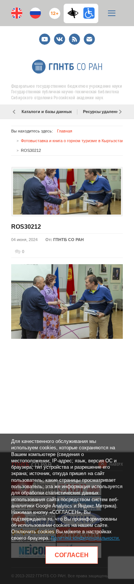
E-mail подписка (89, 39)
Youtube (44, 36)
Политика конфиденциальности (85, 538)
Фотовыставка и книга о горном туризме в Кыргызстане (73, 140)
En (16, 13)
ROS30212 (26, 227)
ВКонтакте (59, 36)
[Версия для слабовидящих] (74, 13)
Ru (35, 13)
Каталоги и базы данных (47, 111)
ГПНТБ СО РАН (68, 239)
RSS (73, 36)
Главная (64, 131)
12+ (53, 10)
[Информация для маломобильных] (89, 13)
